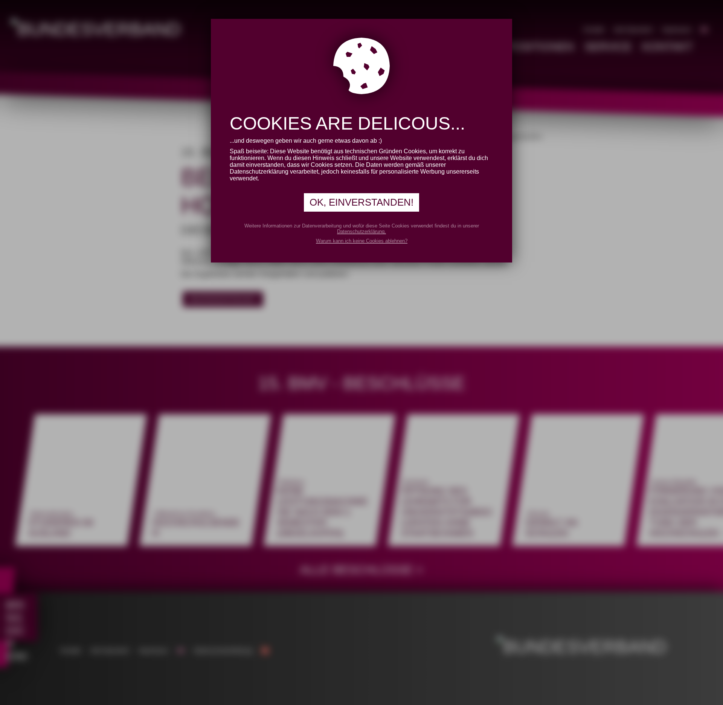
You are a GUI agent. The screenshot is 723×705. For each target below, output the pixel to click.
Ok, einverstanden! (361, 202)
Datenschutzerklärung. (361, 231)
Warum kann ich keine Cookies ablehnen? (361, 241)
